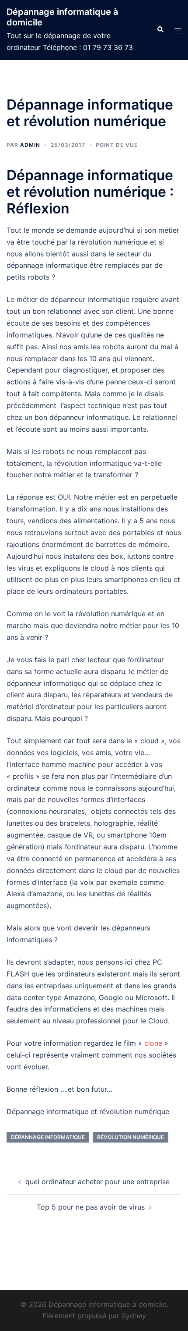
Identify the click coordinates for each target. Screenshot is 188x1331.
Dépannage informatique (48, 1137)
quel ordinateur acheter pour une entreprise (97, 1181)
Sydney (134, 1315)
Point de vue (117, 145)
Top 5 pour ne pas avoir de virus (91, 1207)
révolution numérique (130, 1137)
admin (30, 145)
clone (154, 1043)
